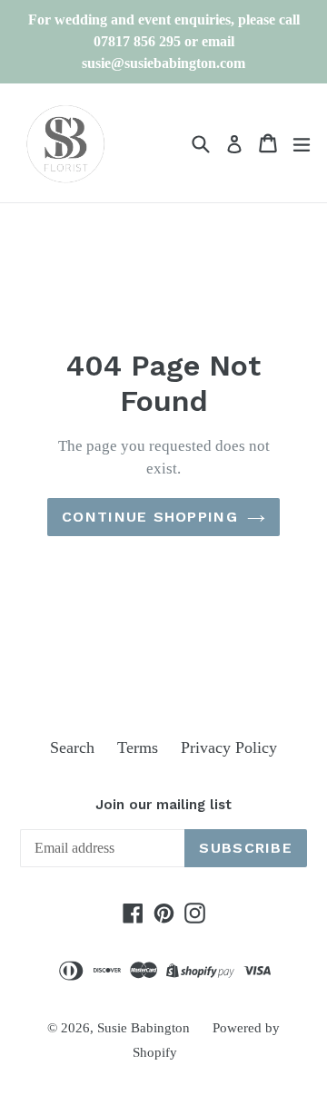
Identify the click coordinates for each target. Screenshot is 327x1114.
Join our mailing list (163, 804)
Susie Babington (143, 1028)
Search (72, 747)
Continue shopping (150, 516)
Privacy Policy (229, 747)
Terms (137, 747)
